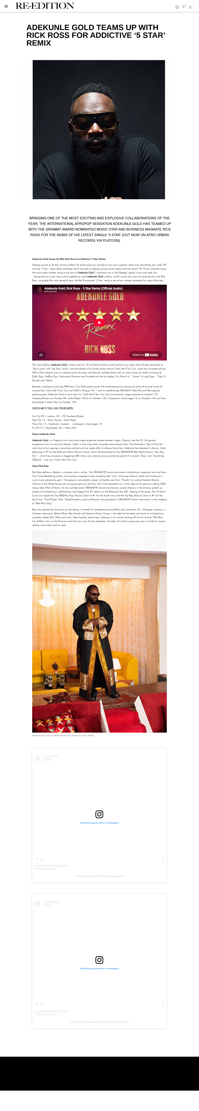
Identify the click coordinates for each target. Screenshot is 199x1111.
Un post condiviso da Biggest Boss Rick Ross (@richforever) (99, 1022)
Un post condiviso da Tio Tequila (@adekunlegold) (99, 876)
